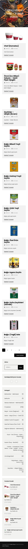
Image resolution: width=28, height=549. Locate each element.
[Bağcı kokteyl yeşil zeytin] (5, 530)
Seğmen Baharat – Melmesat (13, 428)
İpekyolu (7, 398)
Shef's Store (12, 544)
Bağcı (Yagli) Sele (12, 335)
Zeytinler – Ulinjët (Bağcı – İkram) (15, 469)
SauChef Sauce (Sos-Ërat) (12, 424)
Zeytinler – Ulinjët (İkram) (10, 113)
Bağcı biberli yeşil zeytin (12, 145)
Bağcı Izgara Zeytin (12, 272)
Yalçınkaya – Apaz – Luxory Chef (17, 461)
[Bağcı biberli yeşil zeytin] (7, 520)
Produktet (8, 407)
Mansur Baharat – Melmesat (13, 403)
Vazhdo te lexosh (8, 55)
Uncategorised (9, 456)
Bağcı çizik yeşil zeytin (11, 209)
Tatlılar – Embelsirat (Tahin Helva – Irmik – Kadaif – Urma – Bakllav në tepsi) (14, 448)
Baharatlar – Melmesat (12, 394)
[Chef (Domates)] (7, 486)
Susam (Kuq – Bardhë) (11, 442)
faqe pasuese (20, 355)
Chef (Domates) (11, 46)
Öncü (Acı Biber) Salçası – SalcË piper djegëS (11, 78)
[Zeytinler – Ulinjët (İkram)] (7, 509)
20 (19, 350)
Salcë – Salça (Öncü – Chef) (13, 415)
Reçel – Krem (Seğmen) (12, 411)
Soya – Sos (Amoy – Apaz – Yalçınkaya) (15, 435)
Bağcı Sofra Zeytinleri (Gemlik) (13, 303)
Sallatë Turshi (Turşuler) (12, 420)
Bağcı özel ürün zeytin (11, 241)
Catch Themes (5, 546)
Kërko (20, 367)
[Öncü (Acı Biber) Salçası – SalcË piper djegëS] (7, 496)
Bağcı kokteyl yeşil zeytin (12, 177)
